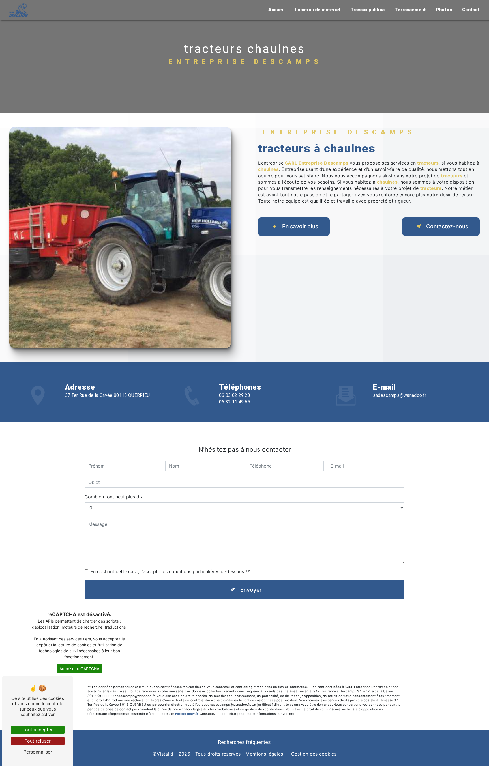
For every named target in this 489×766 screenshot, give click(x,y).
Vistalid (165, 754)
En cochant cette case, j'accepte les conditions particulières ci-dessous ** (170, 571)
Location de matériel (317, 9)
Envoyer (250, 589)
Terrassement (410, 9)
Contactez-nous (447, 226)
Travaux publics (368, 9)
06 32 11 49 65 (234, 401)
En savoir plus (300, 226)
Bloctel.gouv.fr (186, 714)
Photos (444, 9)
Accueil (276, 9)
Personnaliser (37, 752)
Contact (470, 9)
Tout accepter (38, 729)
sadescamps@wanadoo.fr (399, 395)
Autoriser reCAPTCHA (79, 668)
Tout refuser (38, 741)
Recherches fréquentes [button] (244, 742)
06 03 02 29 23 (234, 395)
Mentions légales (264, 754)
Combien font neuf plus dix (114, 497)
